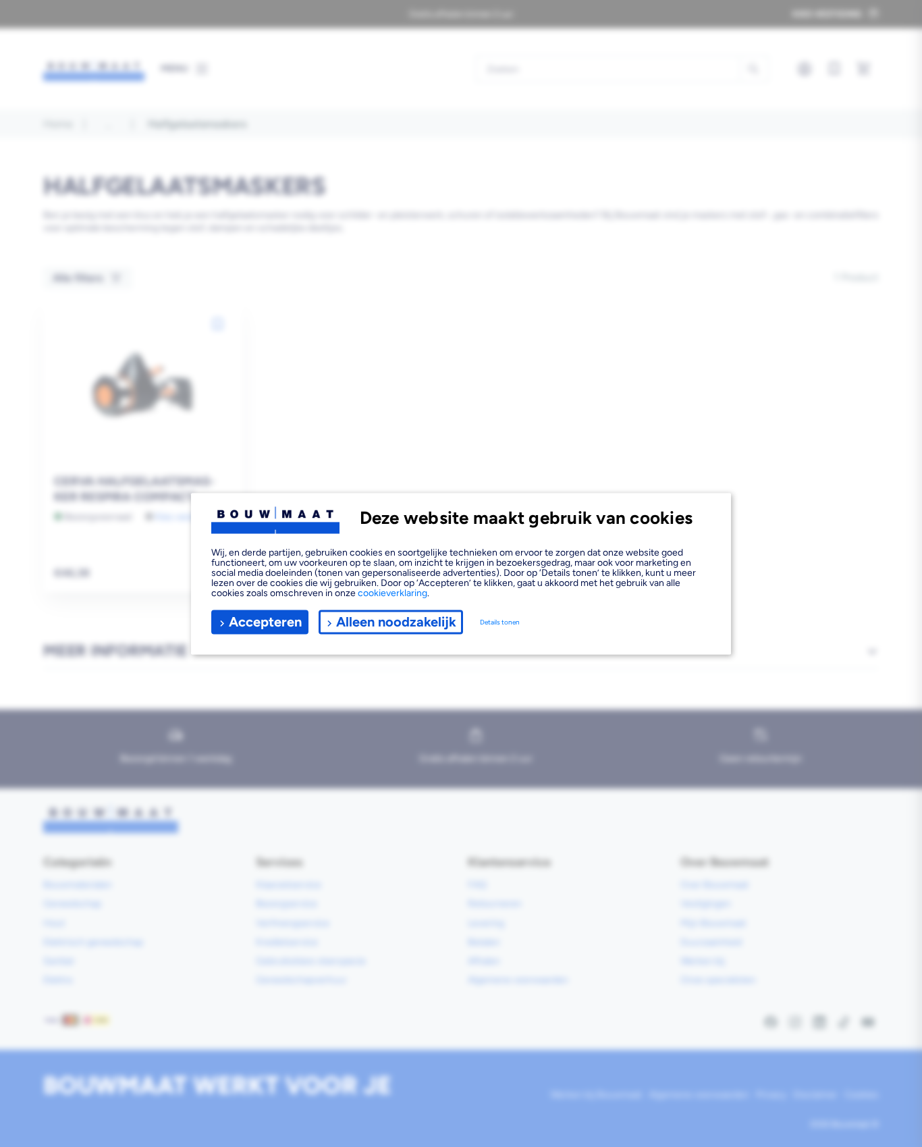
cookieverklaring (392, 592)
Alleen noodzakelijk (396, 622)
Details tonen (500, 622)
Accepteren (265, 622)
